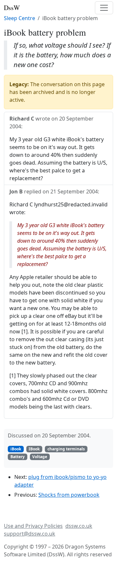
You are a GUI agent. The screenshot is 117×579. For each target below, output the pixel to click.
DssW (12, 7)
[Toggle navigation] (104, 7)
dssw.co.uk (78, 525)
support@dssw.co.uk (29, 533)
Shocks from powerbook (68, 494)
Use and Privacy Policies (33, 525)
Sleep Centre (19, 18)
